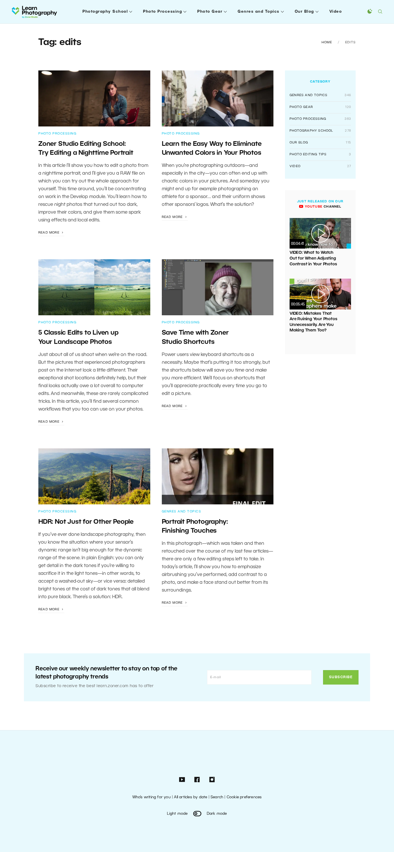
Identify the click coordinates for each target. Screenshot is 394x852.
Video (335, 11)
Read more (49, 232)
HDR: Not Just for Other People (86, 522)
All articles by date (190, 797)
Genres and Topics (258, 11)
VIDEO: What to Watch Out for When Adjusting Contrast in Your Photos (313, 258)
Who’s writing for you (151, 797)
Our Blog (304, 11)
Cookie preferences (244, 797)
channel (322, 206)
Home (327, 42)
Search (217, 797)
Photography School (105, 11)
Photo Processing (162, 11)
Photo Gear (209, 11)
